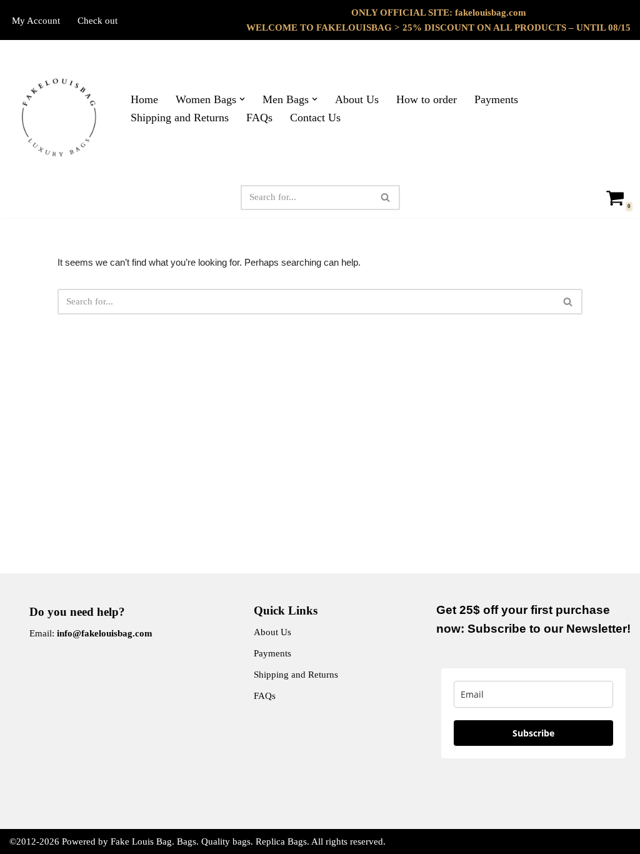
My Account (36, 21)
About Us (357, 99)
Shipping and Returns (180, 117)
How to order (426, 99)
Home (144, 99)
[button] (242, 99)
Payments (496, 99)
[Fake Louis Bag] (59, 118)
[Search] (386, 197)
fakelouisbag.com (490, 13)
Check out (98, 21)
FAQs (259, 117)
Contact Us (315, 117)
